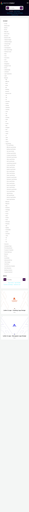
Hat (6, 121)
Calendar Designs (7, 39)
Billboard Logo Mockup (11, 147)
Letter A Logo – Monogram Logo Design (14, 336)
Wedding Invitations (8, 270)
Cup (6, 113)
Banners (5, 27)
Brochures (6, 35)
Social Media (8, 229)
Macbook (7, 201)
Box (6, 87)
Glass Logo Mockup (11, 159)
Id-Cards (6, 61)
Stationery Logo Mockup (11, 189)
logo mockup (17, 11)
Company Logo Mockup (11, 155)
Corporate (7, 107)
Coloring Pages (7, 43)
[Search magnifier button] (21, 8)
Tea (6, 237)
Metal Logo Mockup (11, 167)
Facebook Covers (7, 51)
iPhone (6, 131)
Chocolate (7, 101)
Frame (6, 119)
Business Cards (7, 37)
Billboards (6, 31)
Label (6, 139)
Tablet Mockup (10, 193)
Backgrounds (7, 25)
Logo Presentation (8, 73)
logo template (10, 13)
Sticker (6, 231)
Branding (7, 89)
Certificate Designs (8, 41)
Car (6, 99)
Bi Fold (5, 29)
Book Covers (6, 33)
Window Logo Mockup (11, 197)
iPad (6, 129)
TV (6, 239)
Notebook (7, 207)
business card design (18, 13)
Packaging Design (7, 246)
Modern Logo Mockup (11, 169)
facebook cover (14, 14)
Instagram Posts (7, 65)
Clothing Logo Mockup (11, 153)
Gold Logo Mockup (10, 161)
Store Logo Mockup (11, 191)
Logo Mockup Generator (11, 163)
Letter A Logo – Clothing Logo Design (14, 310)
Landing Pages (7, 69)
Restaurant (7, 221)
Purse (6, 219)
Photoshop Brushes (8, 248)
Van (6, 241)
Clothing (7, 105)
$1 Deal (5, 23)
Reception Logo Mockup (11, 177)
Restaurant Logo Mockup (12, 179)
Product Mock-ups (8, 252)
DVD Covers (6, 45)
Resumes (6, 254)
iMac (6, 125)
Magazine (7, 203)
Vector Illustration (7, 268)
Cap (6, 97)
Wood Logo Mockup (11, 199)
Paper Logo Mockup (11, 175)
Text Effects (6, 264)
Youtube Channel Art (8, 272)
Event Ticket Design (8, 49)
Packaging (7, 209)
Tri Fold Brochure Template (9, 266)
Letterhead (6, 71)
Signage (7, 227)
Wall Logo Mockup (10, 195)
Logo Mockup (8, 143)
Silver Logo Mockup (11, 183)
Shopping (7, 223)
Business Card (8, 93)
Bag (6, 79)
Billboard (7, 81)
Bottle (6, 85)
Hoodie (6, 123)
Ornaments (6, 244)
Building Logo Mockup (11, 149)
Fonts (5, 55)
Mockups (6, 77)
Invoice (5, 67)
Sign (6, 225)
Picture (6, 213)
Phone (6, 211)
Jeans (6, 137)
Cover (6, 111)
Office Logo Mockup (11, 173)
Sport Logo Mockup (11, 187)
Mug (6, 205)
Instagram (7, 127)
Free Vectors (6, 57)
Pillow (6, 215)
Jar (6, 135)
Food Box (7, 117)
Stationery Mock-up (8, 260)
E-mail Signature (7, 47)
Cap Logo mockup (10, 151)
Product (7, 217)
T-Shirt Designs (7, 262)
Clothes (7, 103)
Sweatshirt (7, 233)
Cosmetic (7, 109)
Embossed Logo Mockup (12, 157)
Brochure (7, 91)
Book (6, 83)
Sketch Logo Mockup (11, 185)
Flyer (6, 115)
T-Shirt (6, 235)
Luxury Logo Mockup (11, 165)
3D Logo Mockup (10, 145)
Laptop (6, 141)
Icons (5, 59)
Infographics (6, 63)
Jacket (6, 133)
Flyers (5, 53)
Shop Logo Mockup (11, 181)
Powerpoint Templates (8, 250)
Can (6, 95)
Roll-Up (5, 256)
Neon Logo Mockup (11, 171)
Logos (5, 75)
